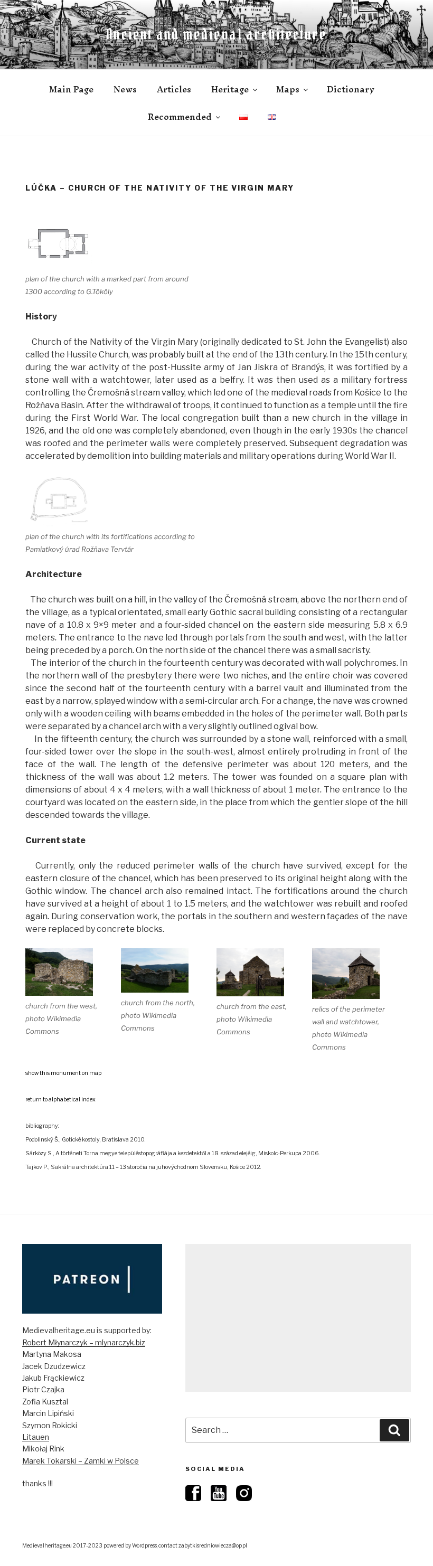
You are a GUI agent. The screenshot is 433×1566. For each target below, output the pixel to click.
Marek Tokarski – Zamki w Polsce (80, 1460)
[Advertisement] (298, 1318)
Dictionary (350, 89)
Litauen (35, 1436)
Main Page (71, 89)
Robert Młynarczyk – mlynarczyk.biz (83, 1342)
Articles (174, 89)
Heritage (230, 89)
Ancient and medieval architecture (216, 34)
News (125, 89)
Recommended (180, 116)
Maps (287, 89)
